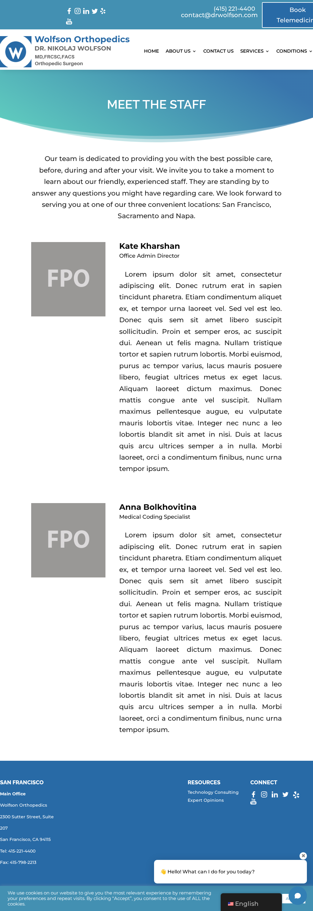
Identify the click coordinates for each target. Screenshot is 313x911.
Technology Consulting (213, 792)
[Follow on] (69, 11)
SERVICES (251, 51)
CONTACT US (218, 51)
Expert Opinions (206, 800)
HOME (151, 51)
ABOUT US (178, 51)
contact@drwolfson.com (219, 15)
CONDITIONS (291, 51)
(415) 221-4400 (234, 8)
